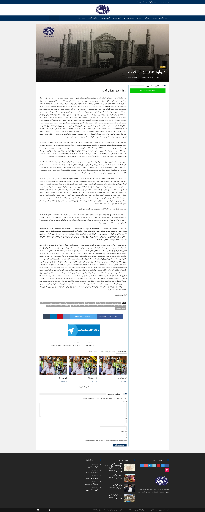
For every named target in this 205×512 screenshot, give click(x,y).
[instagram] (142, 466)
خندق (108, 303)
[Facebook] (167, 466)
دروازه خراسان (80, 303)
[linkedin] (53, 316)
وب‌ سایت (124, 431)
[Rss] (167, 470)
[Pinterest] (158, 466)
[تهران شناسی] (103, 5)
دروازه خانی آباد (90, 303)
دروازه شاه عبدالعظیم (47, 303)
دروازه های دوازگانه (64, 306)
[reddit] (66, 316)
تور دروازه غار (122, 378)
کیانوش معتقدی (120, 308)
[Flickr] (150, 466)
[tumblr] (46, 316)
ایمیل (125, 425)
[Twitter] (163, 466)
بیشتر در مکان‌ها (94, 352)
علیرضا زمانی (119, 488)
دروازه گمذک (86, 306)
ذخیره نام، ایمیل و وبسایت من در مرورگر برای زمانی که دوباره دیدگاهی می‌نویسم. (106, 440)
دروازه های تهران (76, 306)
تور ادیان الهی (90, 344)
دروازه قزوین (95, 306)
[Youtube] (146, 466)
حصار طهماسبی (116, 303)
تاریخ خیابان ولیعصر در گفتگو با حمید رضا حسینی (65, 344)
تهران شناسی (143, 77)
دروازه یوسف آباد (52, 306)
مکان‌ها (163, 67)
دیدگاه (125, 401)
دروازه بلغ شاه (101, 303)
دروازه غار (103, 306)
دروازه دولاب (58, 303)
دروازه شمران (121, 306)
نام (125, 418)
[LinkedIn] (154, 466)
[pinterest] (60, 316)
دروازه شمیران (112, 306)
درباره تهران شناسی (151, 2)
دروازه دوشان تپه (69, 303)
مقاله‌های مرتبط (122, 352)
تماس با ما (141, 2)
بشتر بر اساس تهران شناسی (108, 352)
